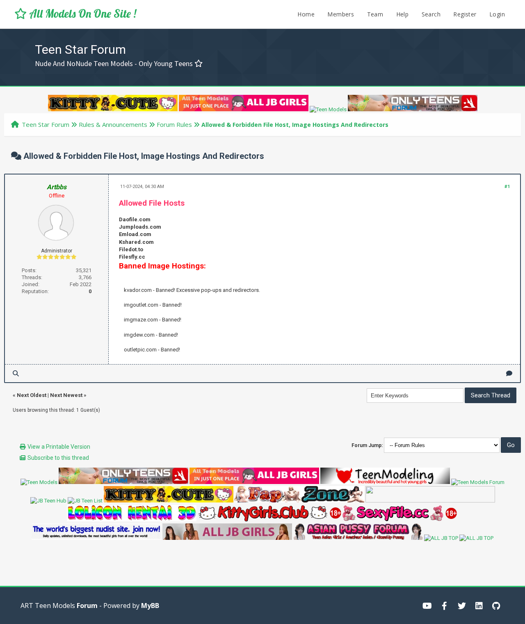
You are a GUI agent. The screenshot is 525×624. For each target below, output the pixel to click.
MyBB (150, 605)
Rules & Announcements (113, 124)
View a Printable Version (58, 446)
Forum (87, 605)
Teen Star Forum (45, 124)
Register (464, 14)
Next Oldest (31, 395)
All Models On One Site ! (81, 14)
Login (497, 14)
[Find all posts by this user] (16, 373)
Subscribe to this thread (58, 457)
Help (402, 14)
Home (306, 14)
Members (340, 14)
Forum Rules (174, 124)
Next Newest (66, 395)
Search (431, 14)
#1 (507, 186)
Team (375, 14)
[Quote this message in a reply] (509, 373)
